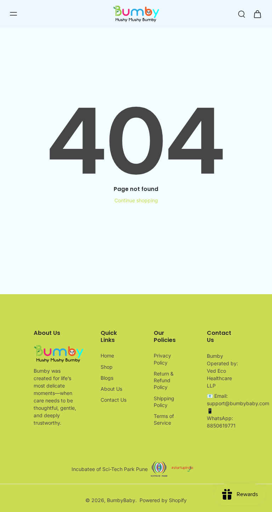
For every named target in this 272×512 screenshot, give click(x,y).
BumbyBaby (121, 500)
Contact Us (113, 400)
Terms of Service (164, 419)
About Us (111, 389)
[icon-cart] (257, 14)
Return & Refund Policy (164, 380)
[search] (241, 14)
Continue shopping (136, 200)
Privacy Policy (162, 359)
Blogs (107, 378)
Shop (107, 367)
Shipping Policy (164, 401)
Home (107, 356)
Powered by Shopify (163, 500)
